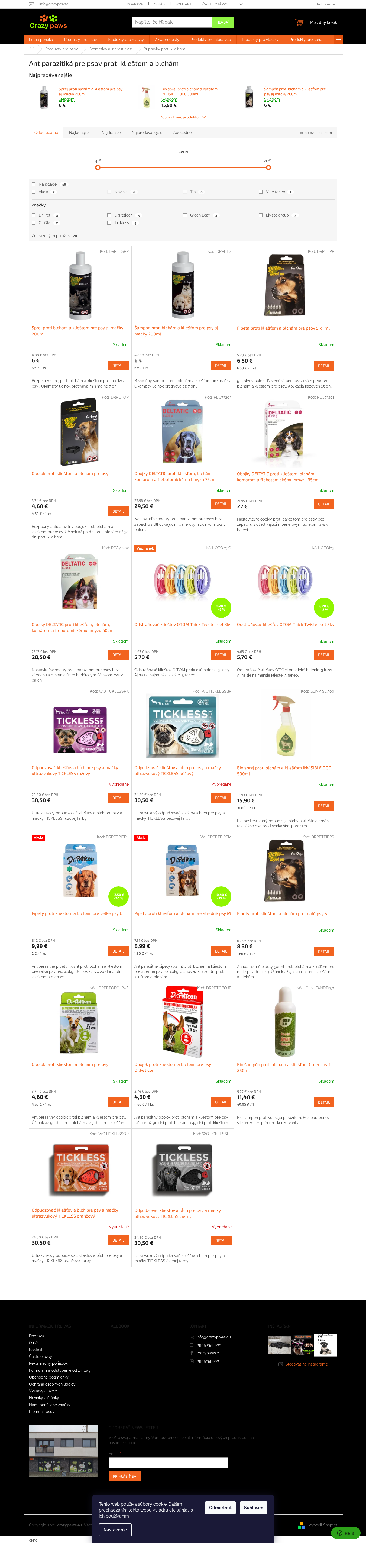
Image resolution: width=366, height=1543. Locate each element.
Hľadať (223, 22)
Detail (118, 365)
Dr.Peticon (127, 215)
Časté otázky (215, 4)
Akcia (46, 192)
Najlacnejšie (79, 132)
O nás (159, 4)
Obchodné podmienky (49, 1377)
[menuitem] (41, 39)
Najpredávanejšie (147, 132)
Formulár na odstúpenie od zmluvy (60, 1370)
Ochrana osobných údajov (52, 1384)
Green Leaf (203, 215)
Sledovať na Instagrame (307, 1364)
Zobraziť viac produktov (180, 117)
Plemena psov (41, 1411)
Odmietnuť (220, 1507)
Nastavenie (115, 1529)
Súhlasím (253, 1507)
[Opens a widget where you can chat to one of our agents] (346, 1533)
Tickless (125, 223)
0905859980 (208, 1361)
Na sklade (52, 184)
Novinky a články (44, 1398)
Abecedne (182, 132)
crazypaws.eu (209, 1353)
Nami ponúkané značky (49, 1405)
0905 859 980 (209, 1345)
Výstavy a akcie (43, 1391)
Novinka (125, 192)
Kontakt (184, 4)
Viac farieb (278, 192)
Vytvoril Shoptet (323, 1525)
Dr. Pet (48, 215)
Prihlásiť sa (124, 1476)
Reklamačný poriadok (48, 1363)
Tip (196, 192)
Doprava (135, 4)
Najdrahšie (111, 132)
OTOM (48, 223)
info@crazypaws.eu (214, 1337)
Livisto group (281, 215)
